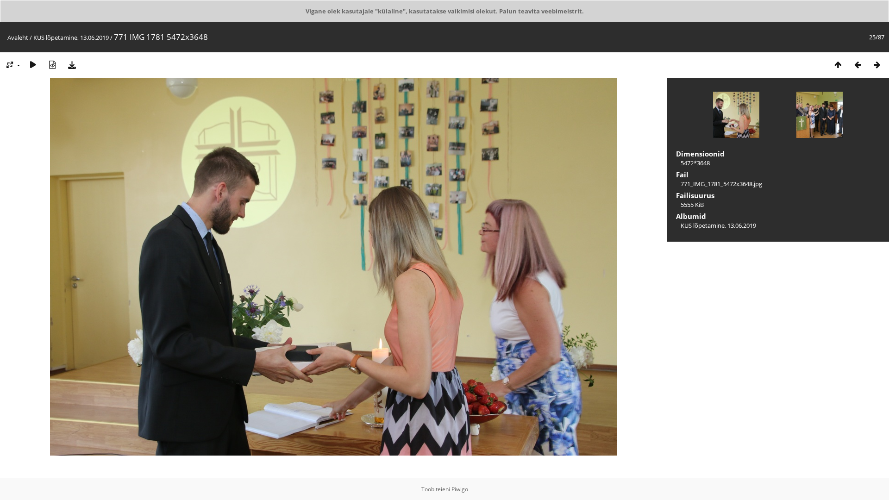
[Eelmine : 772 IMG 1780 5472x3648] (857, 64)
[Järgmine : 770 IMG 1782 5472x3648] (877, 64)
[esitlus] (33, 64)
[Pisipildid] (838, 64)
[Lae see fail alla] (71, 64)
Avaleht (17, 37)
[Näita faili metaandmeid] (52, 64)
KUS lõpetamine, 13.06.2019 (71, 37)
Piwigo (459, 489)
